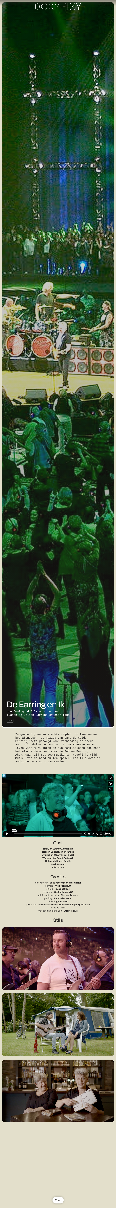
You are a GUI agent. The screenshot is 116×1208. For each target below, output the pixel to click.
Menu (58, 1200)
